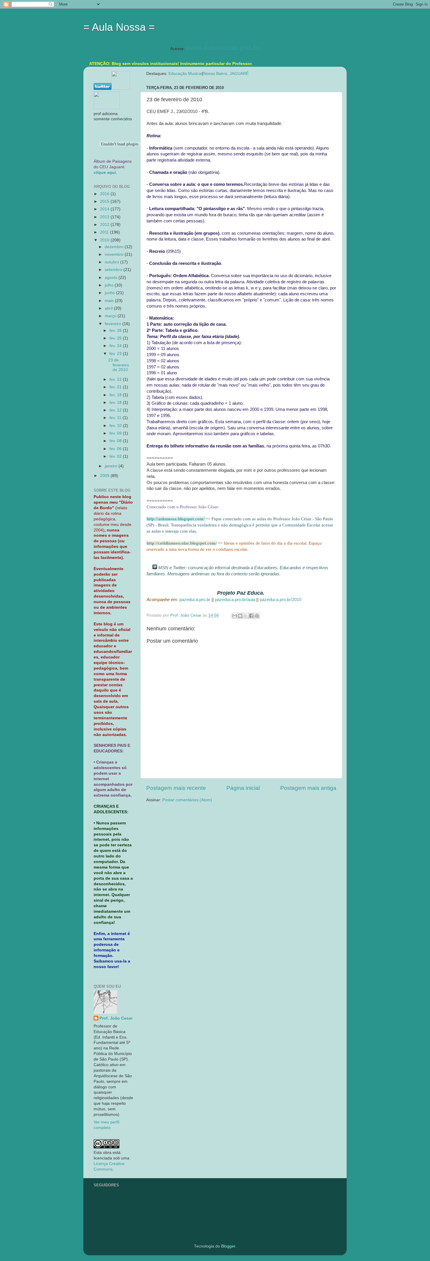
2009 (105, 475)
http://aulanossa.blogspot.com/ (175, 519)
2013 (105, 217)
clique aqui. (105, 172)
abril (109, 308)
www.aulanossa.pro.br (222, 48)
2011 (105, 232)
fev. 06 (116, 449)
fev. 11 (116, 418)
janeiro (111, 466)
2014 (105, 209)
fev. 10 (116, 425)
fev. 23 (116, 353)
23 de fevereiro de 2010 (118, 365)
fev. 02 (116, 456)
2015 (105, 201)
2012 (105, 224)
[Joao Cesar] (107, 108)
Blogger (228, 1246)
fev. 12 (116, 410)
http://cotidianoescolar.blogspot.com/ (182, 543)
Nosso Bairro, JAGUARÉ (226, 73)
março (111, 316)
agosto (111, 277)
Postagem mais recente (176, 788)
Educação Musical (185, 73)
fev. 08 (116, 441)
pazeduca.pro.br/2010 (280, 599)
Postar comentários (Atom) (187, 800)
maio (110, 300)
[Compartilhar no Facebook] (251, 616)
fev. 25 (116, 338)
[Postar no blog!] (240, 616)
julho (110, 285)
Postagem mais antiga (308, 788)
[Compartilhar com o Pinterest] (257, 616)
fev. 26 (116, 330)
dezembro (115, 247)
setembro (114, 269)
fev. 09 (116, 433)
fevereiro (113, 324)
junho (110, 293)
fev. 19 (116, 395)
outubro (112, 262)
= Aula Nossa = (119, 27)
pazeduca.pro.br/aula (235, 599)
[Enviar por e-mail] (235, 616)
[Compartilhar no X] (246, 616)
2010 (105, 240)
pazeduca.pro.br (194, 599)
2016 (105, 194)
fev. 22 (116, 379)
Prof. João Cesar (116, 1018)
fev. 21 (116, 387)
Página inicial (243, 788)
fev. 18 (116, 402)
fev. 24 (116, 346)
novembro (115, 254)
